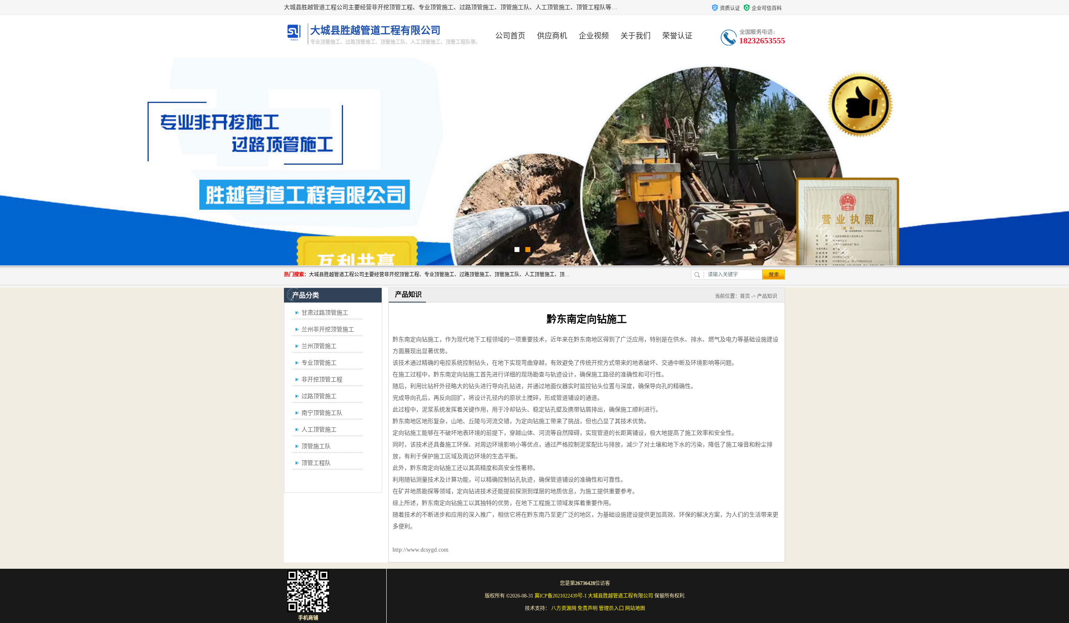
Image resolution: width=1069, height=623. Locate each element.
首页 (745, 296)
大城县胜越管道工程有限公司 (620, 596)
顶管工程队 (316, 463)
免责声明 (588, 608)
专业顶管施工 (319, 363)
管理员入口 (611, 608)
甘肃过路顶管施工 (324, 313)
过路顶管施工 (319, 396)
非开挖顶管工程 (321, 379)
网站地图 (635, 608)
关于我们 (636, 36)
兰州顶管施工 (319, 346)
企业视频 (594, 36)
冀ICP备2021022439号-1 (560, 596)
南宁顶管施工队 (321, 413)
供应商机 (552, 36)
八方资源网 (563, 608)
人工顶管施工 (319, 429)
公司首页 (510, 36)
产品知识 (767, 296)
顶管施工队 (316, 446)
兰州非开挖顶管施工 (327, 329)
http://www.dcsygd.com (420, 550)
